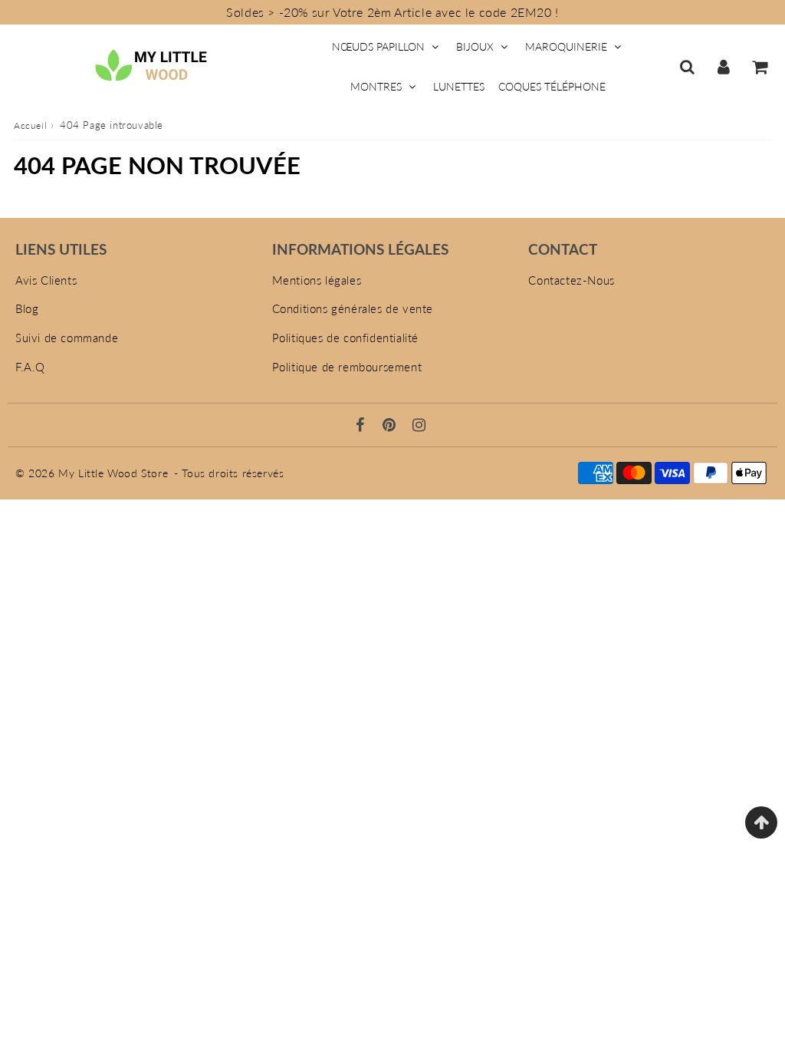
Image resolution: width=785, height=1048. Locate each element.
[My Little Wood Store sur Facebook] (362, 426)
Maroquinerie (566, 46)
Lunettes (458, 86)
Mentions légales (317, 280)
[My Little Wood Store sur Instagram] (419, 426)
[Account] (723, 67)
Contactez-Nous (571, 280)
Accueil (30, 125)
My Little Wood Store (113, 473)
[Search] (687, 67)
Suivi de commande (66, 337)
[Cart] (759, 67)
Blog (26, 308)
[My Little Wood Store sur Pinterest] (391, 426)
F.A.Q (30, 367)
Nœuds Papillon (378, 46)
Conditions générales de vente (352, 308)
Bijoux (475, 46)
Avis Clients (46, 280)
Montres (376, 86)
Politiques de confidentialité (345, 337)
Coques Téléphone (552, 86)
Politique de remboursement (347, 367)
